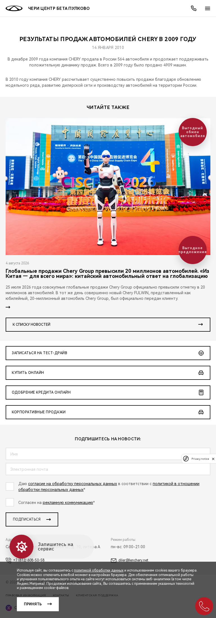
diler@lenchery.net (133, 560)
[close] (213, 459)
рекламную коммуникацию (68, 502)
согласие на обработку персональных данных (72, 483)
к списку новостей (31, 325)
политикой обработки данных (98, 570)
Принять (33, 604)
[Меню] (207, 8)
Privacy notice (200, 458)
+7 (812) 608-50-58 (28, 560)
